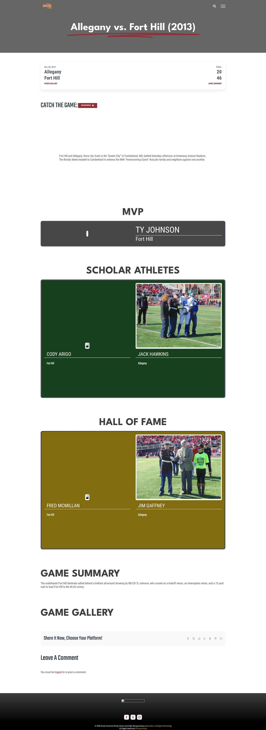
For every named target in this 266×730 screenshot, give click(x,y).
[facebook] (126, 717)
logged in (60, 672)
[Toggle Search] (214, 6)
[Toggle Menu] (223, 6)
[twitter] (133, 717)
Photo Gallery (50, 83)
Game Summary (215, 83)
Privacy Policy (141, 728)
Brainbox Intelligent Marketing (159, 726)
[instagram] (139, 717)
